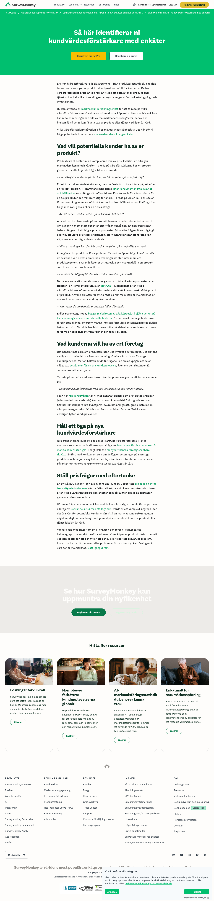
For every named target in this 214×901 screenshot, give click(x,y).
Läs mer (18, 722)
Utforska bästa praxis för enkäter (39, 12)
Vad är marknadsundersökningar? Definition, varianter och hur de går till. (103, 12)
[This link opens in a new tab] (174, 855)
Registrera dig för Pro (88, 56)
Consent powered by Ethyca (194, 898)
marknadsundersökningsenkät (99, 109)
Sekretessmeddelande (137, 883)
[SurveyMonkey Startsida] (20, 5)
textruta (106, 286)
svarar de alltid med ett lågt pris (91, 509)
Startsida (11, 12)
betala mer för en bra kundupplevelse (93, 365)
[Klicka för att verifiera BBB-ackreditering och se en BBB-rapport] (69, 889)
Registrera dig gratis (194, 4)
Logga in (173, 4)
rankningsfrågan (79, 396)
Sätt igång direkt (98, 548)
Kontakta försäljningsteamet (152, 4)
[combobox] (16, 855)
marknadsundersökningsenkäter (113, 134)
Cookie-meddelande (161, 883)
